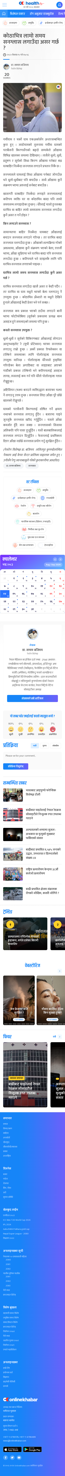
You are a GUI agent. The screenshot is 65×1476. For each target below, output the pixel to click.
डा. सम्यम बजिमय (20, 65)
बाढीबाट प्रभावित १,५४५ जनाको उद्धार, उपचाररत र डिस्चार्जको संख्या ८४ (43, 853)
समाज (5, 1124)
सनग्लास (32, 466)
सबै (54, 1037)
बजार (5, 1174)
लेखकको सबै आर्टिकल (32, 698)
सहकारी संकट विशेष (11, 1313)
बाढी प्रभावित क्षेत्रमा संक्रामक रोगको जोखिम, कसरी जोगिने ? (42, 891)
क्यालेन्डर (10, 559)
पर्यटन (5, 1179)
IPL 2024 (7, 1225)
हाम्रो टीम (6, 1368)
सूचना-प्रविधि (8, 1197)
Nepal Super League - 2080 (16, 1234)
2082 (8, 1269)
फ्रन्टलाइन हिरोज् (9, 1295)
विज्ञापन (6, 1377)
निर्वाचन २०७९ (8, 1345)
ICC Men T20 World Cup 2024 (17, 1220)
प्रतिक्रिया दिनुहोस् (16, 766)
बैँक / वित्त (7, 1188)
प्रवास (5, 1151)
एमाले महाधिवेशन (9, 1350)
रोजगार (6, 1183)
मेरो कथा (6, 1290)
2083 (8, 1286)
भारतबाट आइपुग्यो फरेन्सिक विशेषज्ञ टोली (41, 792)
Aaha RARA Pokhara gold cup (16, 1229)
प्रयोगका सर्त (8, 1373)
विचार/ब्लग (7, 1129)
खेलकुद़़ (6, 1142)
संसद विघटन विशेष (10, 1322)
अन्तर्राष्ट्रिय (7, 1156)
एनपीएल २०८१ (9, 1215)
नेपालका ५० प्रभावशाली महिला (15, 1257)
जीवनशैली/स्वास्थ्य (10, 1147)
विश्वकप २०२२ (8, 1238)
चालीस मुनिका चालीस (11, 1273)
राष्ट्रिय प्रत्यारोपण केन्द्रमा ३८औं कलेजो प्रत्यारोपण (42, 871)
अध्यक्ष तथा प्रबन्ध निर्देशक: (13, 1407)
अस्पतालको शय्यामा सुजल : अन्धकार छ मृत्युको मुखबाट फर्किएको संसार (41, 834)
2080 (8, 1260)
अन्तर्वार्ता (6, 1138)
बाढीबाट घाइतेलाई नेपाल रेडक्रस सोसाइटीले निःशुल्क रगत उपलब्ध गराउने (43, 814)
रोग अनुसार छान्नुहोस (42, 13)
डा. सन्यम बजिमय (13, 466)
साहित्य (6, 1133)
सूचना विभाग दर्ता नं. (10, 1426)
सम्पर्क (5, 1386)
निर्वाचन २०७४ (9, 1331)
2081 (8, 1264)
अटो (4, 1192)
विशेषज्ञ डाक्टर (17, 13)
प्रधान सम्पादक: (8, 1417)
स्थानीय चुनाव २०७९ (11, 1340)
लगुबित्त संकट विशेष (11, 1318)
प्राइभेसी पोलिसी (9, 1382)
